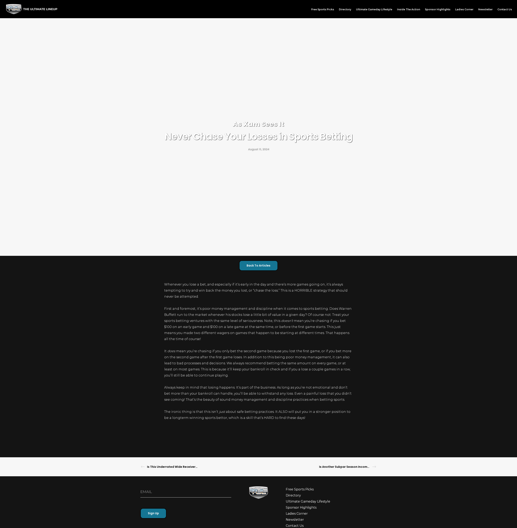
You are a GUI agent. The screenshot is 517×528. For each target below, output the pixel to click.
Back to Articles (258, 265)
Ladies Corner (297, 513)
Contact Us (295, 526)
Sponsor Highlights (301, 507)
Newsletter (295, 520)
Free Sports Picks (300, 489)
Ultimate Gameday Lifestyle (308, 501)
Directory (293, 495)
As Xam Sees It (258, 124)
